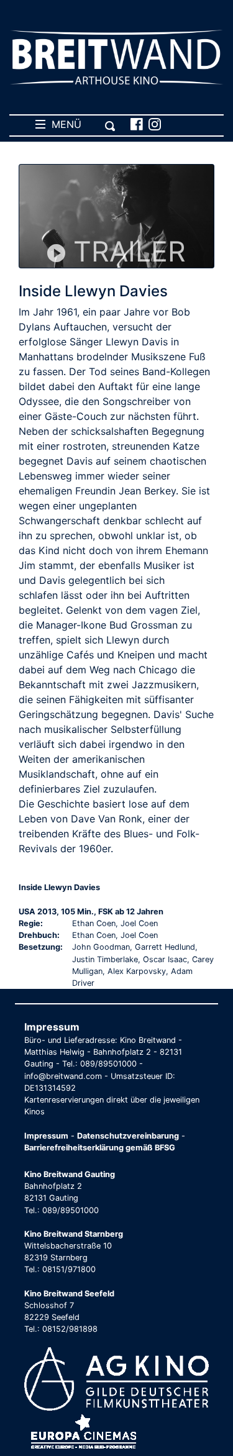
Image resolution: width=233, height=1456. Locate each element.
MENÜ (63, 124)
